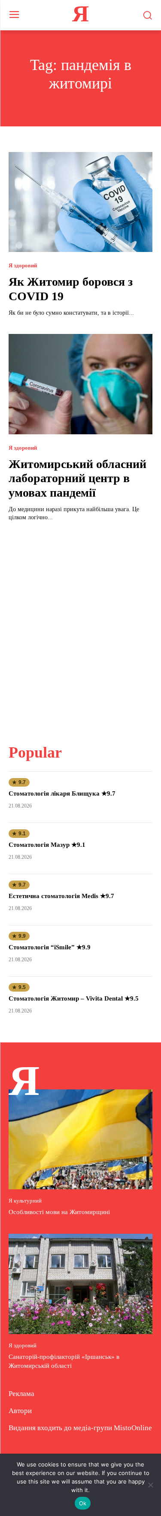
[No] (150, 1485)
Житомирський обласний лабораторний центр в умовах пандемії (77, 478)
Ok (83, 1503)
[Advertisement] (80, 627)
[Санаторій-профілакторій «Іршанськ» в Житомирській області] (80, 1284)
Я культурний (25, 1200)
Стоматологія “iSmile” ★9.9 (50, 947)
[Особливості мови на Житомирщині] (80, 1139)
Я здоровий (23, 265)
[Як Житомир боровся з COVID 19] (80, 202)
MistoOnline (133, 1428)
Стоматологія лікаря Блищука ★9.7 (62, 793)
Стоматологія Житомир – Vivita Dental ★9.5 (74, 998)
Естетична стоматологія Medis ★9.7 (61, 896)
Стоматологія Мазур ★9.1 (47, 844)
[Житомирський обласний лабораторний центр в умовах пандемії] (80, 384)
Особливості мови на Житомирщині (59, 1212)
